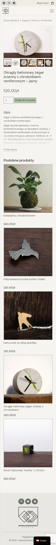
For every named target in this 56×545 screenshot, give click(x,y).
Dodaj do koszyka (25, 100)
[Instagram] (8, 3)
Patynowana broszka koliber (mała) (24, 279)
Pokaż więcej (10, 149)
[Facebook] (14, 3)
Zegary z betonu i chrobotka (37, 20)
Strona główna (11, 20)
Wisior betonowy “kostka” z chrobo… (25, 470)
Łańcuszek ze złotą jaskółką (20, 342)
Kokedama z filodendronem (19, 215)
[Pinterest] (3, 3)
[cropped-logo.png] (5, 10)
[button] (48, 30)
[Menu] (52, 11)
